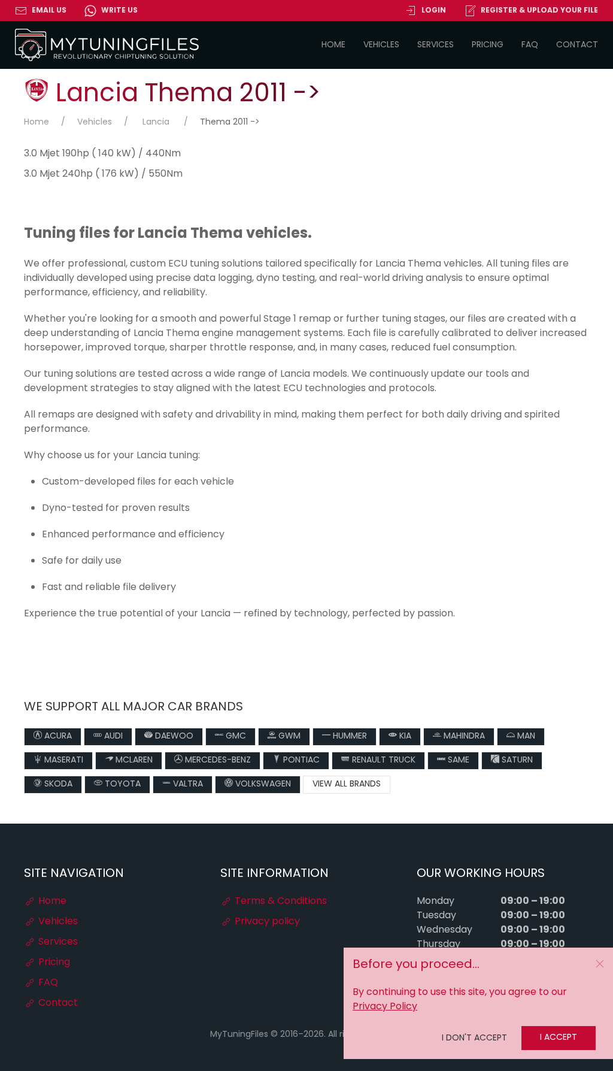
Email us (49, 11)
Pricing (487, 45)
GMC (234, 736)
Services (435, 45)
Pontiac (300, 760)
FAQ (529, 45)
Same (457, 760)
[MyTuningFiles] (107, 45)
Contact (577, 45)
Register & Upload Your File (539, 11)
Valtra (187, 784)
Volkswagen (262, 784)
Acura (57, 736)
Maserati (62, 760)
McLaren (133, 760)
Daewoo (173, 736)
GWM (288, 736)
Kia (404, 736)
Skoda (57, 784)
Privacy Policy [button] (385, 1007)
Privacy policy (266, 922)
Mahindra (463, 736)
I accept (558, 1038)
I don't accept (474, 1038)
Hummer (348, 736)
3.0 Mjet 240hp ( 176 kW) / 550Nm (103, 174)
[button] (600, 964)
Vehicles (381, 45)
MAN (525, 736)
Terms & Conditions (279, 901)
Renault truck (382, 760)
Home (333, 45)
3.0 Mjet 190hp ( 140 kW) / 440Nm (102, 154)
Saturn (516, 760)
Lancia (156, 122)
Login (433, 11)
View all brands (346, 784)
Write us (119, 11)
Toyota (121, 784)
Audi (112, 736)
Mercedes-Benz (217, 760)
